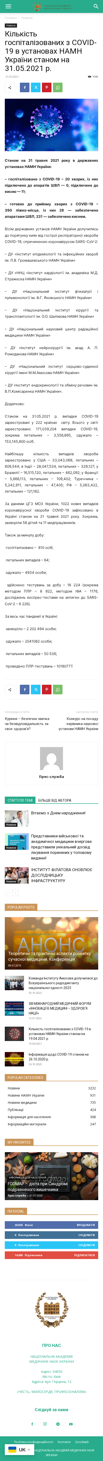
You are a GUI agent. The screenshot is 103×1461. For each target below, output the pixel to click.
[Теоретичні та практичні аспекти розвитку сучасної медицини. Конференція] (51, 943)
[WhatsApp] (58, 87)
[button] (8, 6)
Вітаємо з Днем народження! (58, 813)
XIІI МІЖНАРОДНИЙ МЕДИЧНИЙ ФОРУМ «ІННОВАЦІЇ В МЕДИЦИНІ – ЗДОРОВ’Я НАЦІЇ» (60, 1008)
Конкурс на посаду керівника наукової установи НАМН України (78, 724)
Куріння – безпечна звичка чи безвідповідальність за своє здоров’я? (27, 724)
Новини (27, 18)
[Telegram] (58, 1424)
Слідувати (86, 1235)
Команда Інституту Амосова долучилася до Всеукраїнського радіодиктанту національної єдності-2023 (63, 983)
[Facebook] (24, 87)
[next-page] (15, 893)
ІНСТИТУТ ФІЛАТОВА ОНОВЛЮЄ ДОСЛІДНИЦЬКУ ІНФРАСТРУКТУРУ (61, 875)
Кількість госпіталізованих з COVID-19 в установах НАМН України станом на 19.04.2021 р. (60, 1034)
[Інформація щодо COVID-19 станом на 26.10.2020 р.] (14, 1059)
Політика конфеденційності (33, 1442)
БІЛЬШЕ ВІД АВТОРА (54, 800)
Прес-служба (51, 776)
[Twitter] (35, 87)
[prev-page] (8, 893)
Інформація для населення (27, 1177)
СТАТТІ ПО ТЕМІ (20, 800)
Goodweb (82, 1442)
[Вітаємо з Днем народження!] (17, 818)
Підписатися (84, 1255)
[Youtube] (71, 1424)
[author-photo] (51, 770)
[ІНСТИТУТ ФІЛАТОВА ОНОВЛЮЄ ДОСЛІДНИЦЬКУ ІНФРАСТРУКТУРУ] (17, 875)
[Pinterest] (47, 87)
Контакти (64, 1442)
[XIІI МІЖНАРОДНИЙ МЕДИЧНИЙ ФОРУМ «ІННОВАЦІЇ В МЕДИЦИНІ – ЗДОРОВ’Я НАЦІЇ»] (14, 1008)
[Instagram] (45, 1424)
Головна (11, 18)
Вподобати (86, 1225)
